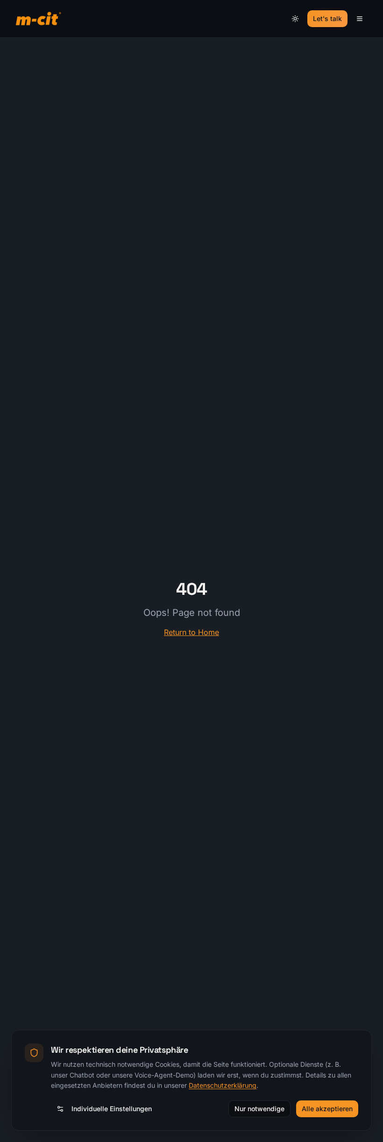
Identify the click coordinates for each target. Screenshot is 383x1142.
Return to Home (191, 632)
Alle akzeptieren (327, 1109)
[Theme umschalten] (295, 18)
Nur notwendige (259, 1109)
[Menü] (359, 18)
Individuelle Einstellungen (111, 1109)
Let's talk (327, 18)
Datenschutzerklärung (222, 1085)
